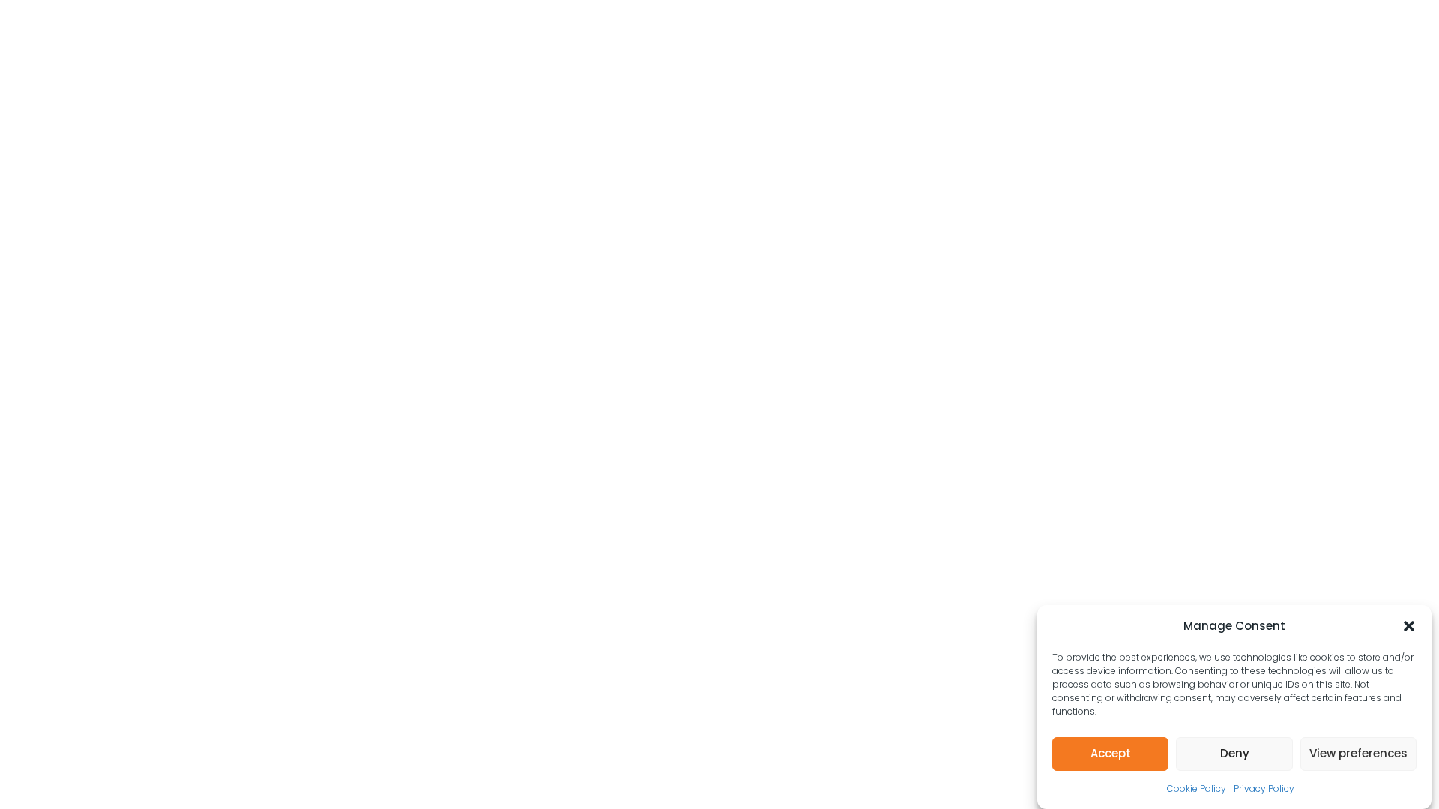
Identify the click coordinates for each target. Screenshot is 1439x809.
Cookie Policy (1196, 788)
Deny (1234, 753)
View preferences (1358, 753)
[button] (1409, 626)
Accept (1110, 753)
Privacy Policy (1264, 788)
